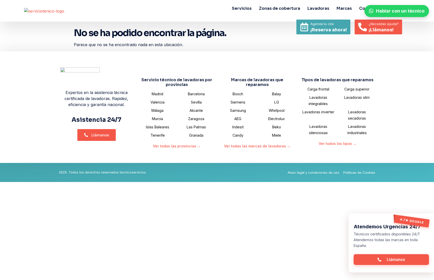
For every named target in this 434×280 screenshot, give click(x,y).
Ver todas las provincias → (177, 146)
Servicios (242, 8)
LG (276, 102)
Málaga (157, 110)
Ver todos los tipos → (337, 143)
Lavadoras (318, 8)
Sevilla (196, 102)
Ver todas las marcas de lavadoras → (257, 146)
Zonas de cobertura (279, 8)
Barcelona (196, 94)
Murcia (157, 119)
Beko (276, 127)
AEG (237, 119)
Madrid (157, 94)
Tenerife (157, 135)
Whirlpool (277, 110)
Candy (238, 135)
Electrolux (276, 119)
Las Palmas (196, 127)
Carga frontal (318, 89)
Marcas (344, 8)
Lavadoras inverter (318, 112)
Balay (276, 94)
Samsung (238, 110)
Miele (276, 135)
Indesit (238, 127)
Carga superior (356, 89)
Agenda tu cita (322, 24)
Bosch (238, 94)
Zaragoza (196, 119)
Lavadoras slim (357, 97)
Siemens (238, 102)
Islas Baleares (157, 127)
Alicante (196, 110)
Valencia (157, 102)
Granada (196, 135)
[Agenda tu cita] (304, 27)
